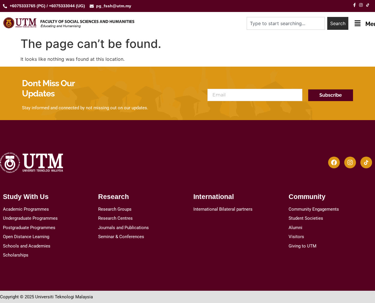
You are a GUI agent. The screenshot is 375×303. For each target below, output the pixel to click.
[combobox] (286, 23)
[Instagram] (350, 162)
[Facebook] (334, 162)
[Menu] (357, 23)
